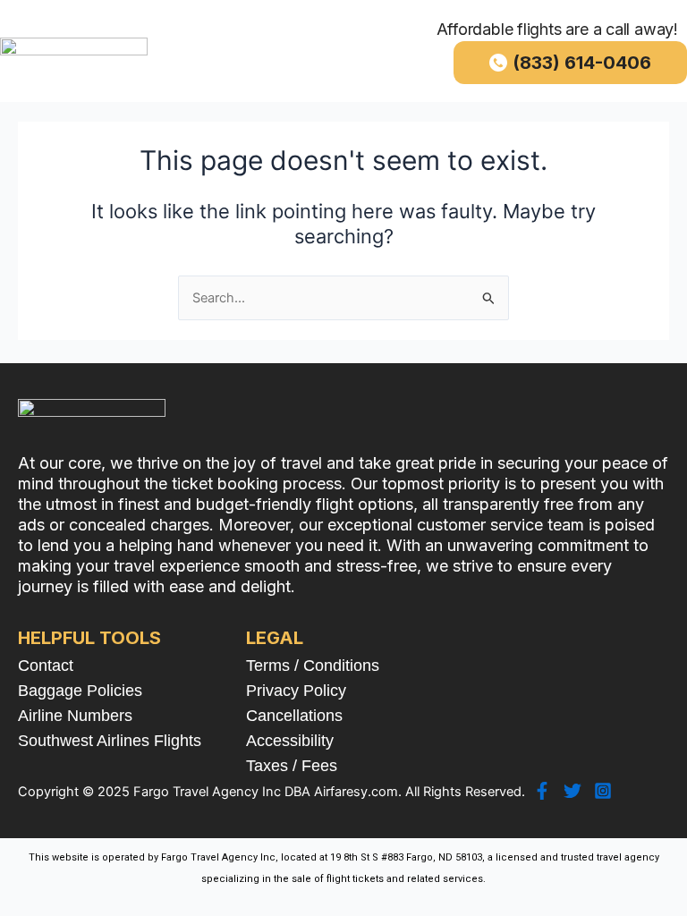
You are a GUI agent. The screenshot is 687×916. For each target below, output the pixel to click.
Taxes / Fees (291, 766)
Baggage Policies (80, 691)
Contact (45, 665)
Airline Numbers (75, 716)
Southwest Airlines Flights (109, 741)
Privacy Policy (296, 691)
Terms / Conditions (312, 665)
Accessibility (290, 741)
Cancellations (294, 716)
